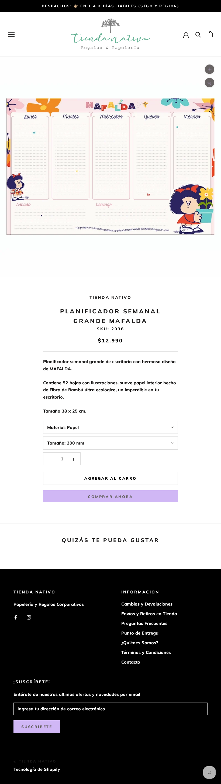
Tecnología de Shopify (36, 769)
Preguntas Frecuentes (144, 623)
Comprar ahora (110, 496)
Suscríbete (36, 726)
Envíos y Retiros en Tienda (149, 613)
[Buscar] (198, 34)
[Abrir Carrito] (210, 34)
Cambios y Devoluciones (146, 604)
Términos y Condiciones (146, 652)
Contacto (130, 662)
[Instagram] (29, 616)
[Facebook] (15, 616)
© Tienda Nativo (34, 761)
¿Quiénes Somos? (139, 642)
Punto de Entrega (139, 633)
